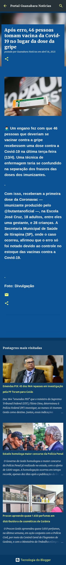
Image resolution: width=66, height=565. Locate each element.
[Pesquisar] (61, 5)
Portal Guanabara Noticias (30, 6)
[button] (6, 59)
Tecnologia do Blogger (35, 560)
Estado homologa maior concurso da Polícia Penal (33, 453)
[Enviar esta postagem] (6, 296)
